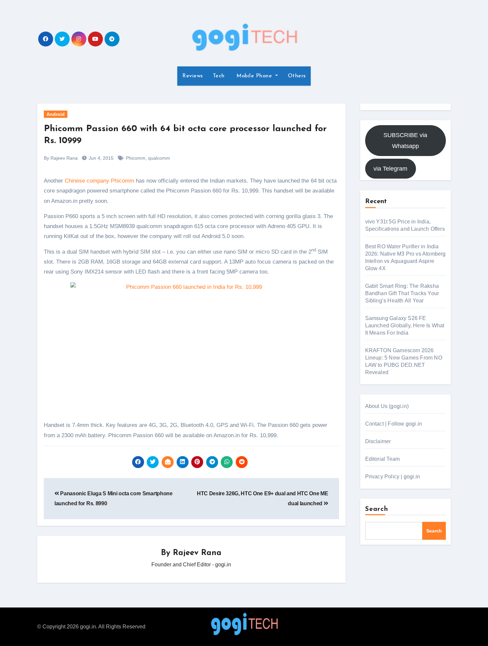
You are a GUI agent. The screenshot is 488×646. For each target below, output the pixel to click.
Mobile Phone (254, 76)
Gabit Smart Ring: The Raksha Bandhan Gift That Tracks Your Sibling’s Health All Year (402, 293)
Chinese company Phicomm (99, 181)
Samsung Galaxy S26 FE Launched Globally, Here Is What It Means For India (405, 325)
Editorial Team (382, 459)
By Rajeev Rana (61, 158)
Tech (219, 76)
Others (297, 76)
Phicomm (135, 158)
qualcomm (159, 158)
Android (55, 114)
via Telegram (390, 168)
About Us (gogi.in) (387, 406)
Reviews (192, 76)
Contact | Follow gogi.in (393, 424)
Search (376, 509)
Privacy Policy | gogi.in (392, 476)
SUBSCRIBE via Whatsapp (405, 140)
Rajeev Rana (197, 553)
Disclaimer (378, 441)
